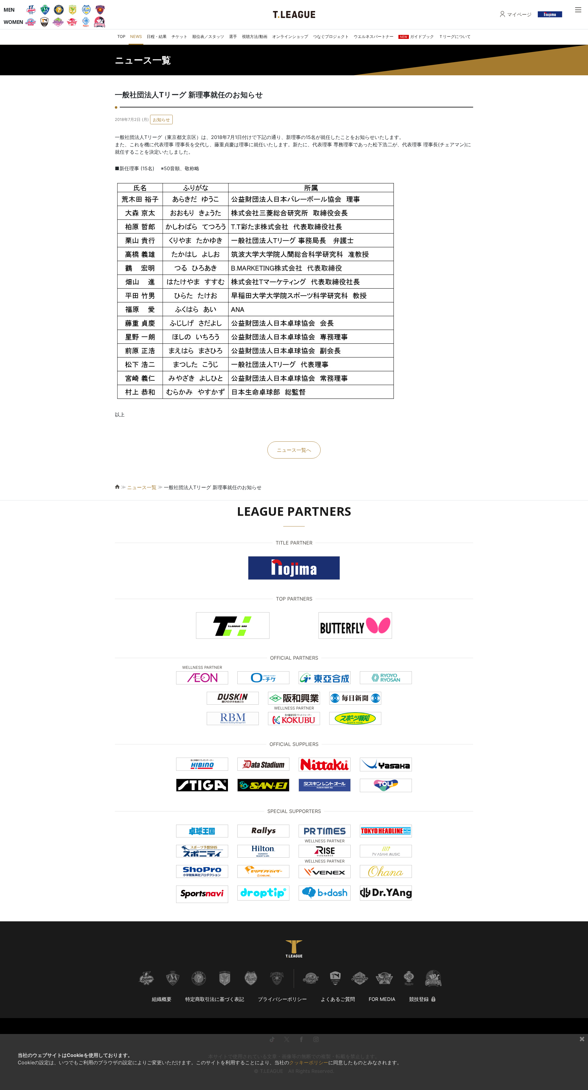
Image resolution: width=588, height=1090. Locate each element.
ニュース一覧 (141, 487)
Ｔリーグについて (455, 36)
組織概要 (162, 999)
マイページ (519, 14)
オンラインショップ (290, 36)
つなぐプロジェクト (331, 36)
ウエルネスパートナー (374, 36)
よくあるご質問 (338, 999)
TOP (121, 36)
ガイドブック (417, 36)
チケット (179, 36)
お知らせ (161, 119)
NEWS (136, 36)
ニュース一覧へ (294, 450)
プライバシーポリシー (282, 999)
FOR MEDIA (382, 999)
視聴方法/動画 (254, 36)
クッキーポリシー (308, 1062)
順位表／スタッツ (208, 36)
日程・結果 (157, 36)
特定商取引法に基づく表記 (214, 999)
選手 (233, 36)
